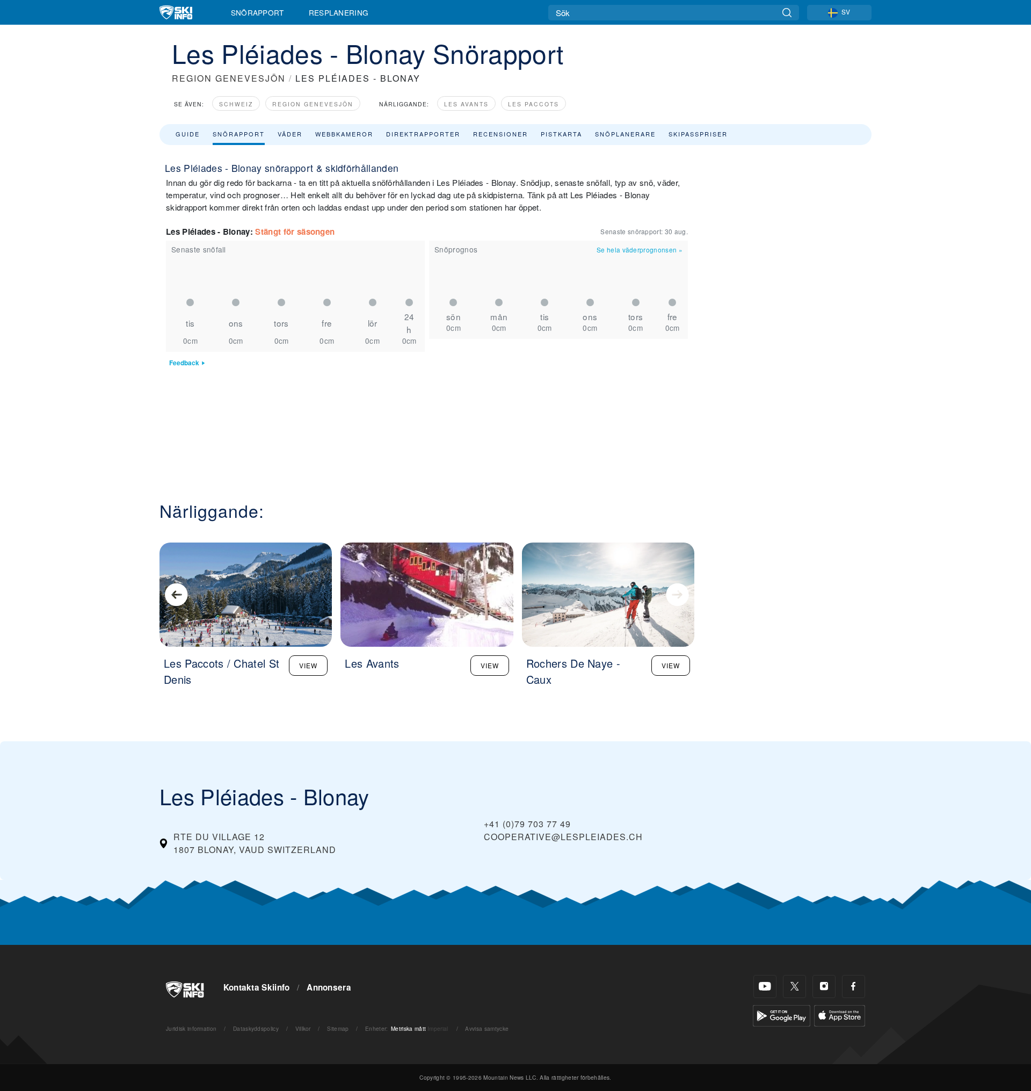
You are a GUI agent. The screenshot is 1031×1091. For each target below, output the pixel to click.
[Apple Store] (839, 1014)
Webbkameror (344, 133)
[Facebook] (853, 986)
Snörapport (257, 12)
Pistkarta (561, 133)
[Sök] (787, 12)
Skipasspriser (698, 133)
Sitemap (337, 1028)
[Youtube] (764, 986)
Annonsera (329, 987)
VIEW (308, 665)
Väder (290, 133)
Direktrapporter (423, 133)
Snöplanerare (625, 133)
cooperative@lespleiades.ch (563, 836)
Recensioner (500, 133)
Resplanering (339, 12)
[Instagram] (824, 986)
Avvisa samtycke (487, 1028)
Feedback (184, 362)
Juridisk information (191, 1028)
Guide (188, 133)
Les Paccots (533, 104)
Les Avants (466, 104)
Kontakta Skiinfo (256, 987)
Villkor (303, 1028)
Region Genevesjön (312, 104)
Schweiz (236, 104)
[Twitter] (794, 986)
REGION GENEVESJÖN (229, 78)
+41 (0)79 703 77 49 (527, 824)
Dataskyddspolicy (256, 1028)
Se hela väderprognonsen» (640, 249)
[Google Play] (781, 1014)
